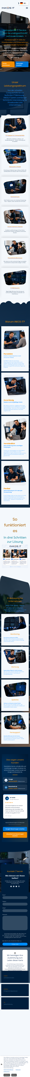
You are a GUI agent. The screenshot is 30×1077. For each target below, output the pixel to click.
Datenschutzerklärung (8, 1069)
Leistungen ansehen (19, 64)
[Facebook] (11, 886)
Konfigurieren (7, 1071)
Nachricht (4, 914)
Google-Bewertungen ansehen (15, 829)
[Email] (19, 886)
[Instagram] (13, 886)
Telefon (4, 901)
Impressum (18, 1069)
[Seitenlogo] (8, 8)
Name (4, 895)
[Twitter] (16, 886)
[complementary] (23, 3)
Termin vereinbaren (6, 64)
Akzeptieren (6, 1075)
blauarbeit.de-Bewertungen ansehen (15, 835)
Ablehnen (14, 1075)
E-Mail (4, 908)
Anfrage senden (15, 944)
